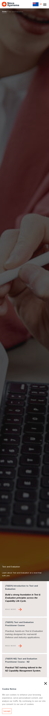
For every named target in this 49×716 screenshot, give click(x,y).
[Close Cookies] (45, 683)
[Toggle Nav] (45, 4)
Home (4, 12)
